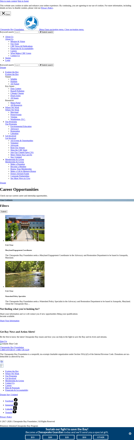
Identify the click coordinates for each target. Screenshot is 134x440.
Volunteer (14, 143)
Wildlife (13, 79)
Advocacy (14, 129)
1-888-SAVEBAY (8, 350)
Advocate (14, 145)
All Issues (14, 98)
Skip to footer (23, 1)
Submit (3, 212)
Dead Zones (15, 96)
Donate (3, 67)
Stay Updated (16, 157)
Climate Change (17, 93)
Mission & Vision (17, 41)
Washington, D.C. (17, 119)
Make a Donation (17, 164)
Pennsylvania (15, 114)
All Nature (14, 84)
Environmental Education (21, 126)
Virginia (13, 117)
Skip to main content (8, 1)
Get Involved (10, 138)
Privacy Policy (47, 8)
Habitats (13, 81)
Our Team (14, 44)
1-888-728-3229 (22, 350)
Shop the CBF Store (18, 150)
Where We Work (12, 110)
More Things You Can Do (21, 155)
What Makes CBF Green (20, 53)
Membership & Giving (14, 162)
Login (7, 60)
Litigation (14, 133)
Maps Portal (15, 103)
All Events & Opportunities (21, 140)
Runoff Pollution (17, 91)
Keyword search (7, 32)
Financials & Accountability (22, 48)
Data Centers (15, 88)
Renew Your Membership (21, 169)
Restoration (15, 131)
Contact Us (15, 55)
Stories (8, 58)
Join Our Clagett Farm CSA (22, 152)
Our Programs (11, 124)
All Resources (16, 105)
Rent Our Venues (17, 148)
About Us (9, 39)
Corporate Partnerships (19, 176)
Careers (13, 51)
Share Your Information (9, 321)
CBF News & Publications (21, 46)
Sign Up (3, 341)
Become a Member (18, 166)
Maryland (14, 112)
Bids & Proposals (12, 388)
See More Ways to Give (20, 178)
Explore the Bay (12, 74)
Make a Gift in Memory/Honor (23, 171)
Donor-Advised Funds (19, 174)
